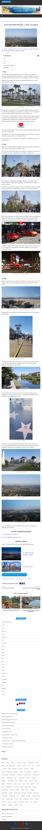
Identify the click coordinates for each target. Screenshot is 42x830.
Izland (3, 667)
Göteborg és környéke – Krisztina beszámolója (31, 611)
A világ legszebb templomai (7, 746)
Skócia (3, 799)
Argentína (13, 762)
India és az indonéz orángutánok (11, 610)
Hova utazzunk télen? (6, 728)
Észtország (35, 771)
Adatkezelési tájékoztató (7, 816)
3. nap (4, 63)
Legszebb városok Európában (8, 725)
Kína (27, 783)
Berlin (3, 649)
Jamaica (3, 783)
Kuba (37, 783)
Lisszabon (4, 637)
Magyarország (28, 787)
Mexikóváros (4, 682)
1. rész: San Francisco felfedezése (10, 534)
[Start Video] (21, 125)
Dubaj (3, 670)
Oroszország (4, 796)
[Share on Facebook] (20, 583)
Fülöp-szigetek (36, 774)
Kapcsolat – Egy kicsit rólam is (8, 813)
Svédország (25, 799)
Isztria (3, 664)
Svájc (21, 799)
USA (31, 802)
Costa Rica (38, 765)
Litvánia (21, 787)
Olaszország (35, 793)
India (16, 780)
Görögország (9, 777)
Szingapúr (4, 688)
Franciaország (19, 774)
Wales (21, 805)
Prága (3, 661)
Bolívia (3, 765)
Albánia (3, 762)
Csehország (4, 768)
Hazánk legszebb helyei (7, 622)
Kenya (23, 783)
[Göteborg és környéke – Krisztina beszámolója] (31, 602)
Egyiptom (16, 771)
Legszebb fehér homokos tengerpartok (10, 713)
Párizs (3, 628)
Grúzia (15, 777)
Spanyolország (9, 799)
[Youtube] (23, 824)
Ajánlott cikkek (6, 67)
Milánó (3, 652)
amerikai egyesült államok (8, 578)
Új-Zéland (4, 805)
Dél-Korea (20, 768)
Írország (31, 780)
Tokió (3, 691)
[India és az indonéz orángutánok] (11, 602)
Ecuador (32, 768)
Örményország (12, 796)
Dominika (26, 768)
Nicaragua (24, 793)
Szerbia (31, 799)
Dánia (9, 768)
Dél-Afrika (14, 768)
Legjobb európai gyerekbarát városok (10, 719)
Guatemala (27, 777)
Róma (3, 634)
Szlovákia (4, 802)
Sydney (3, 694)
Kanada (14, 783)
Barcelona (4, 631)
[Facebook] (19, 3)
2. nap (4, 60)
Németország (17, 793)
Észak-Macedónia (28, 771)
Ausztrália (19, 762)
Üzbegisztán (10, 805)
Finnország (12, 774)
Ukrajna (26, 802)
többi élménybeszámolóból (9, 544)
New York (4, 676)
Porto (3, 640)
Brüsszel (3, 646)
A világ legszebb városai (7, 731)
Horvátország (10, 780)
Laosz (3, 787)
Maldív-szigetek (5, 789)
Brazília (24, 765)
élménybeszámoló (20, 578)
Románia (28, 796)
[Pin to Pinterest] (22, 583)
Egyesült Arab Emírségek (7, 771)
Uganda (35, 802)
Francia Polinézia (27, 774)
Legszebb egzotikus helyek (7, 716)
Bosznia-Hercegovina (10, 765)
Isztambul (4, 673)
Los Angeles (30, 49)
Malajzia (34, 787)
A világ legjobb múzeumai (7, 737)
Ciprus (33, 765)
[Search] (39, 15)
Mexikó (26, 789)
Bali (2, 685)
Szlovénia (9, 802)
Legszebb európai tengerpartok (8, 722)
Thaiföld (14, 802)
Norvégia (29, 793)
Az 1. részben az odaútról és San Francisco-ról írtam (12, 49)
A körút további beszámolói (8, 65)
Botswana (19, 765)
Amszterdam (4, 643)
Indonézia (21, 780)
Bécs (3, 658)
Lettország (16, 787)
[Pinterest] (19, 824)
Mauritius (17, 789)
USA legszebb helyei (28, 566)
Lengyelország (9, 787)
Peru (18, 796)
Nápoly (3, 655)
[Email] (27, 824)
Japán (35, 780)
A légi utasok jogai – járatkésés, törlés (9, 734)
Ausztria (24, 762)
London (3, 625)
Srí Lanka (16, 799)
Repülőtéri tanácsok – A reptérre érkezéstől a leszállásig (13, 740)
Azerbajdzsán (31, 762)
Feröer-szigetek (5, 774)
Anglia (8, 762)
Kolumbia (32, 783)
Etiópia (21, 771)
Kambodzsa (9, 783)
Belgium (37, 762)
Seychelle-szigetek (36, 796)
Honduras (4, 780)
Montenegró (4, 793)
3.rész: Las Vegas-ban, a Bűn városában (11, 537)
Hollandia (34, 777)
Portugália (23, 796)
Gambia (3, 777)
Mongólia (32, 789)
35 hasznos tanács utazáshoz (8, 743)
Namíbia (10, 793)
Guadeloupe (21, 777)
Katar (19, 783)
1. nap (4, 58)
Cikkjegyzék (4, 819)
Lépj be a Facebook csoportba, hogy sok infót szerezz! (14, 574)
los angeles (28, 578)
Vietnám (16, 805)
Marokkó (12, 789)
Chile (29, 765)
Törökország (20, 802)
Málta (22, 789)
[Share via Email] (24, 583)
